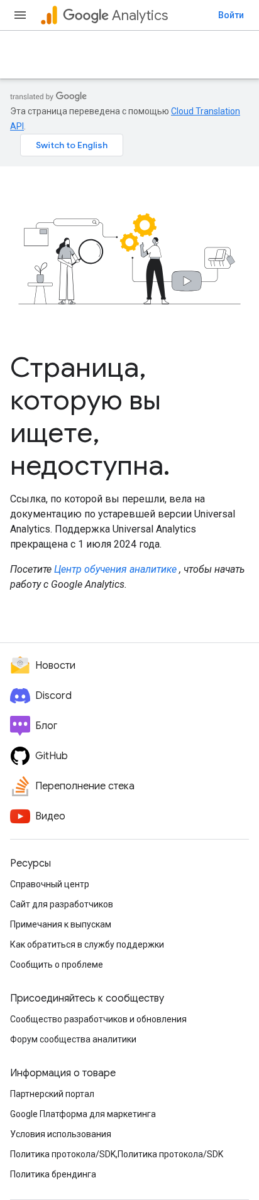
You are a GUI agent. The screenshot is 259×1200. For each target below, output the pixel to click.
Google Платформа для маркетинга (83, 1114)
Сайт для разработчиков (61, 904)
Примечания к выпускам (60, 924)
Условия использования (60, 1134)
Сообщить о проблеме (56, 964)
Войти (231, 15)
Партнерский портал (52, 1094)
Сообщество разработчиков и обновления (98, 1019)
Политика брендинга (53, 1174)
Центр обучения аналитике (115, 569)
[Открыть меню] (20, 15)
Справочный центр (49, 884)
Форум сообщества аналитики (73, 1039)
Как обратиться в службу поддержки (87, 944)
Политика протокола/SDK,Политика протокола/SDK (116, 1154)
